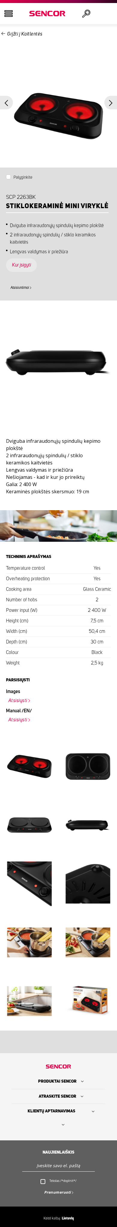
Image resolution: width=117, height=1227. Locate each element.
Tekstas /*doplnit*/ (63, 1181)
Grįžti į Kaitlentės (25, 34)
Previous (6, 102)
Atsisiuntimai (19, 287)
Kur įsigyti (21, 265)
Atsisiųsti (17, 700)
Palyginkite (23, 177)
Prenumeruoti (57, 1192)
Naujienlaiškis (58, 1152)
